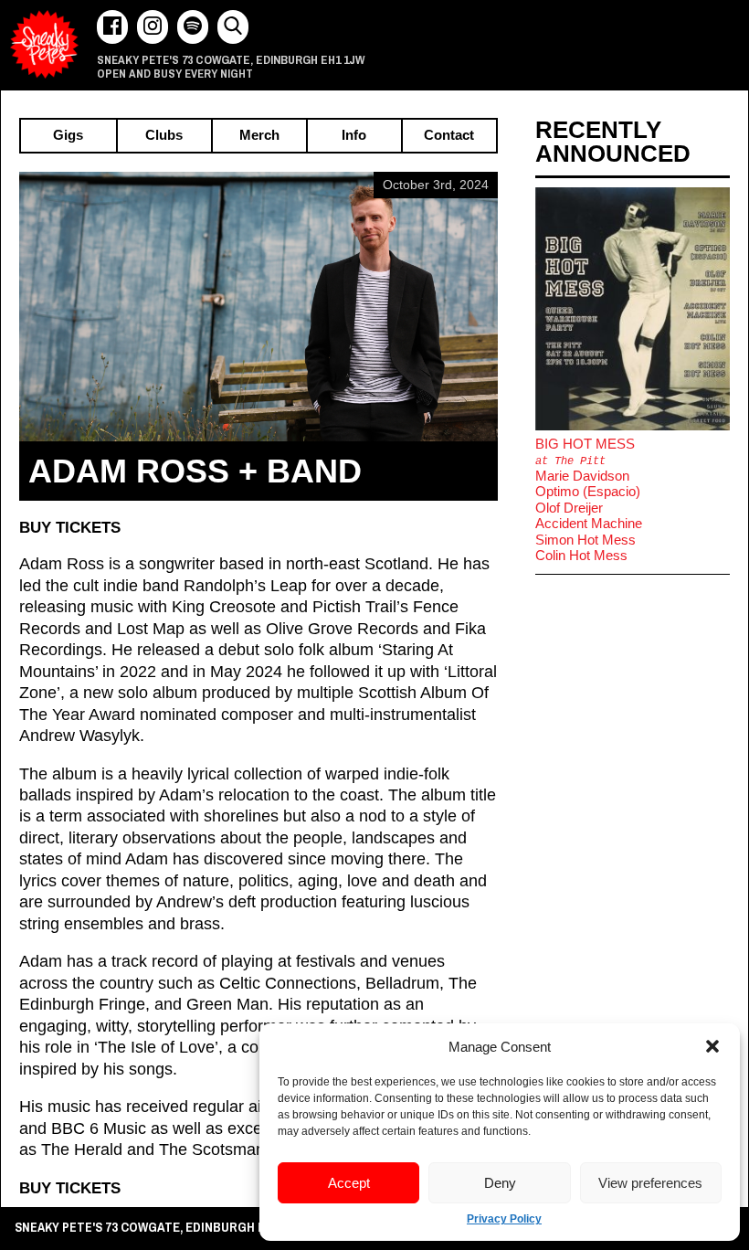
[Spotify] (192, 27)
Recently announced (613, 141)
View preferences (650, 1183)
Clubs (164, 136)
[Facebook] (112, 27)
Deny (500, 1183)
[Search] (232, 27)
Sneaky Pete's (44, 44)
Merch (259, 136)
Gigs (68, 136)
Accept (349, 1183)
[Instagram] (152, 27)
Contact (449, 136)
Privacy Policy (504, 1219)
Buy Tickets (70, 527)
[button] (712, 1046)
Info (354, 136)
